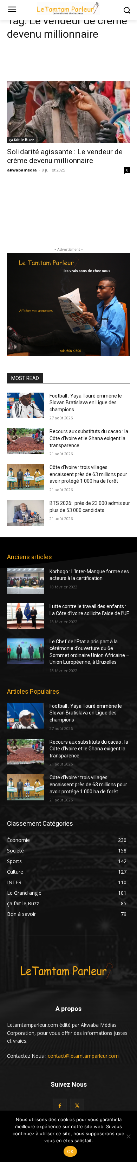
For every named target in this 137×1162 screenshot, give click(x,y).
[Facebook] (60, 1105)
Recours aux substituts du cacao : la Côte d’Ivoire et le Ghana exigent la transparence (89, 438)
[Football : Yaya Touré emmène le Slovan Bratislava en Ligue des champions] (25, 406)
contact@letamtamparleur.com (83, 1055)
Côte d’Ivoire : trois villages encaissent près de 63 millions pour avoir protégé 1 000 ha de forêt (88, 474)
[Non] (128, 1136)
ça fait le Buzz (21, 139)
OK (70, 1151)
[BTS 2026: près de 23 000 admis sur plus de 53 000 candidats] (25, 513)
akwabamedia (22, 170)
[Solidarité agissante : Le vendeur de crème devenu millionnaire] (68, 112)
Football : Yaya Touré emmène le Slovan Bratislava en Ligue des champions (86, 402)
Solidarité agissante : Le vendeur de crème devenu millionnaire (65, 156)
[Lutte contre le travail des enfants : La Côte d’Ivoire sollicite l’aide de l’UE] (25, 616)
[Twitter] (77, 1105)
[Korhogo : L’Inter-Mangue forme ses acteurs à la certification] (25, 581)
